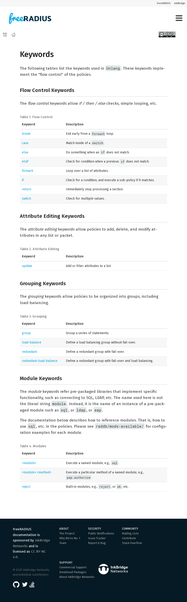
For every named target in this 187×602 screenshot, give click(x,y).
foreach (27, 171)
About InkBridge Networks (76, 577)
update (27, 266)
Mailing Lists (130, 533)
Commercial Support (72, 567)
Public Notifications (101, 533)
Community (130, 528)
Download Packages (72, 572)
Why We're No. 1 (69, 538)
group (26, 333)
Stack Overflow (132, 543)
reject (26, 487)
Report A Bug (97, 543)
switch (26, 199)
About (64, 528)
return (26, 189)
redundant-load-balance (39, 361)
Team (62, 543)
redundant (29, 352)
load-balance (31, 342)
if (23, 180)
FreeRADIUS (163, 3)
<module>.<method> (36, 472)
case (25, 143)
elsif (25, 161)
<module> (29, 463)
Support (66, 562)
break (26, 134)
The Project (67, 533)
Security (94, 528)
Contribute (129, 538)
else (25, 152)
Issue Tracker (97, 538)
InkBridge (179, 3)
